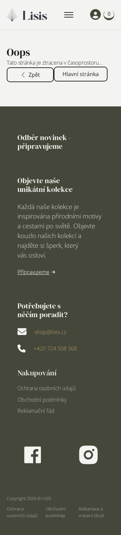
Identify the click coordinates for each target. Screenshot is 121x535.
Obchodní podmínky (42, 400)
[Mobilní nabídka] (68, 15)
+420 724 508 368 (55, 348)
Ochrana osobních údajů (46, 389)
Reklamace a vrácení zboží (91, 512)
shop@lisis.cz (50, 332)
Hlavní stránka (81, 74)
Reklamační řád (35, 411)
